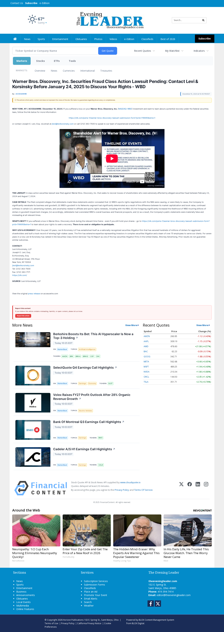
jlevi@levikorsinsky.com (63, 124)
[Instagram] (206, 488)
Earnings (82, 383)
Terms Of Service (143, 489)
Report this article (23, 316)
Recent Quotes (142, 50)
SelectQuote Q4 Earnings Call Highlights (85, 367)
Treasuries (106, 70)
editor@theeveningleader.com (174, 595)
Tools (72, 61)
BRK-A (78, 356)
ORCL (146, 376)
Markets (21, 61)
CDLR (101, 465)
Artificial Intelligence (87, 349)
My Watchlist (172, 50)
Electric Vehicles (85, 411)
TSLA (146, 381)
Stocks (40, 61)
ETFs (57, 61)
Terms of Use (51, 623)
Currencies (69, 70)
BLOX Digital (138, 623)
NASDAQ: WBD (125, 109)
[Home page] (109, 20)
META (146, 361)
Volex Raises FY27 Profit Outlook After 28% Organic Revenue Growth (91, 397)
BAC (146, 351)
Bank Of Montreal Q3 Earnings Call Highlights (88, 422)
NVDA (146, 371)
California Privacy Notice (89, 623)
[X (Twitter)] (181, 488)
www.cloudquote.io (130, 482)
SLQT (110, 383)
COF (92, 356)
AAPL (146, 341)
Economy (92, 383)
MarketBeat (62, 349)
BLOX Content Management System (156, 619)
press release (34, 293)
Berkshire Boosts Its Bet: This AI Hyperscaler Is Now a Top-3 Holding (93, 336)
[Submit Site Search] (203, 20)
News (54, 70)
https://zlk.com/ (19, 275)
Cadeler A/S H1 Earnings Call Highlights (84, 449)
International (87, 70)
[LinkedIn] (197, 488)
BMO (100, 438)
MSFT (146, 366)
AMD (146, 346)
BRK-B (85, 356)
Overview (40, 70)
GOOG (147, 356)
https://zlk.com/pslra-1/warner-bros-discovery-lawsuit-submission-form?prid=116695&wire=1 (112, 118)
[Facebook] (189, 488)
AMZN (64, 356)
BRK (71, 356)
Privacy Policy (122, 489)
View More (131, 325)
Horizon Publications (73, 619)
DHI (97, 356)
